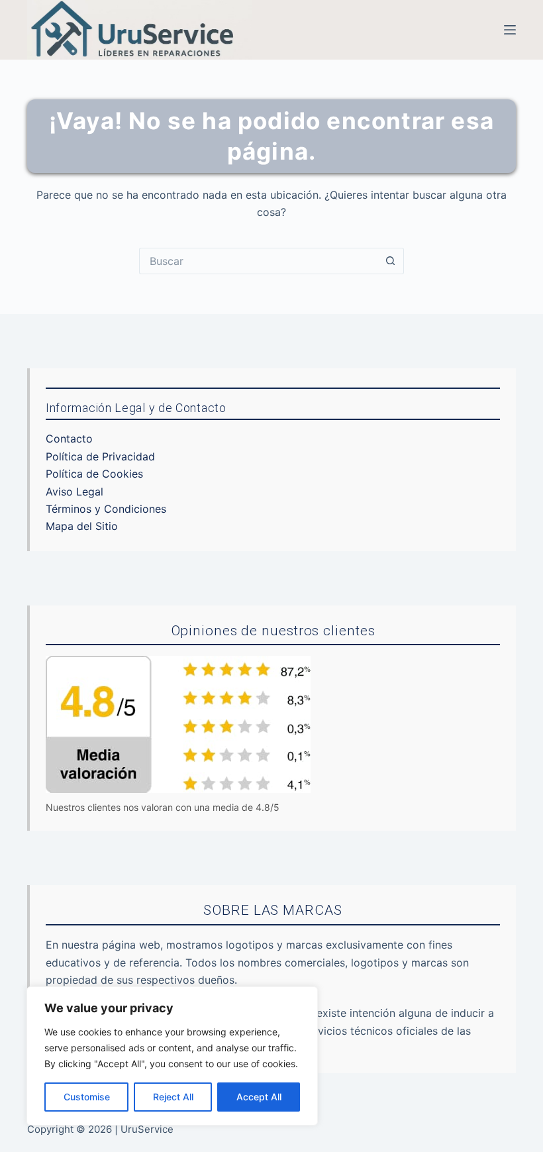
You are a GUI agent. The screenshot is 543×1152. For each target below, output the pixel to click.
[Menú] (510, 30)
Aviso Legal (74, 491)
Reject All (173, 1096)
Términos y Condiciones (106, 508)
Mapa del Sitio (82, 526)
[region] (172, 1056)
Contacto (69, 438)
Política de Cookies (94, 473)
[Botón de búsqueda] (390, 261)
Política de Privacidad (100, 456)
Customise (87, 1096)
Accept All (258, 1096)
